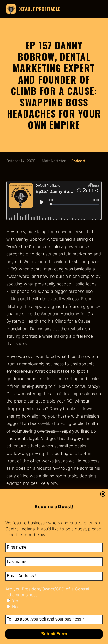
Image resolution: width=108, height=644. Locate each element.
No (14, 606)
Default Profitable (39, 9)
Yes (15, 600)
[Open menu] (98, 9)
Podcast (78, 161)
